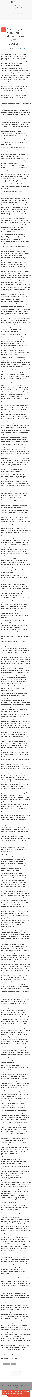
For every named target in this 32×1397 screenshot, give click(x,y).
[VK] (17, 2)
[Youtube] (14, 2)
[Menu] (15, 18)
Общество (6, 1364)
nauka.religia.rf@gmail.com (17, 8)
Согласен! (5, 1396)
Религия (13, 1364)
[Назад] (16, 1373)
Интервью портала (21, 48)
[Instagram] (12, 2)
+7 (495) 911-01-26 (17, 5)
